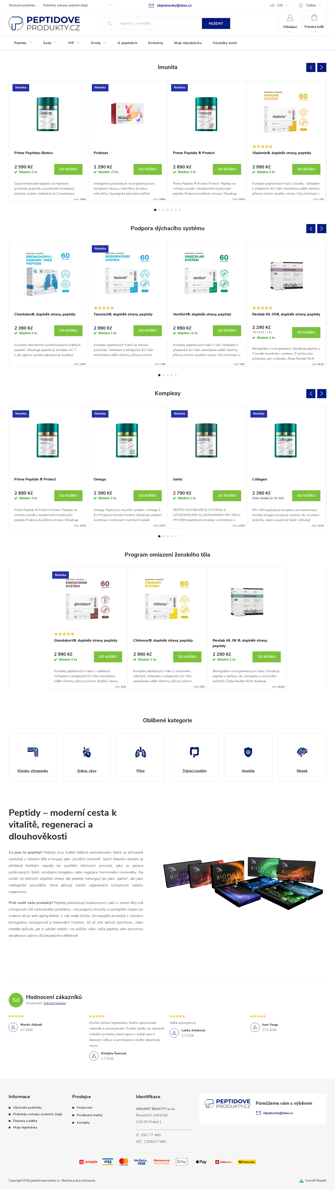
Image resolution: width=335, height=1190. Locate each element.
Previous (310, 67)
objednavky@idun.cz (278, 1113)
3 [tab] (163, 210)
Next (321, 67)
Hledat (216, 23)
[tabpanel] (48, 141)
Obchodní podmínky (22, 5)
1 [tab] (155, 210)
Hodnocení (84, 1108)
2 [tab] (159, 210)
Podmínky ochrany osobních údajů (65, 5)
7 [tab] (180, 210)
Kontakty (83, 1123)
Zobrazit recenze (55, 1003)
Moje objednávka (25, 1127)
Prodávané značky (90, 1115)
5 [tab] (171, 210)
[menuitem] (23, 43)
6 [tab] (176, 210)
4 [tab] (167, 210)
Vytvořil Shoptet (315, 1181)
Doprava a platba (25, 1121)
